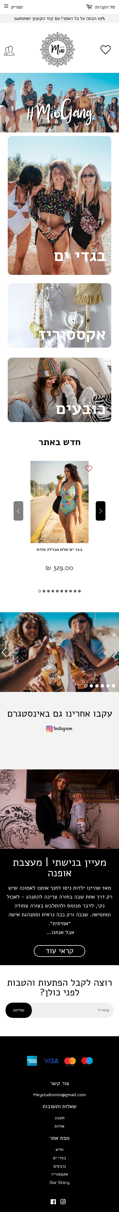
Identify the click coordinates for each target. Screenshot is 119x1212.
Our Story (59, 1183)
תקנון (59, 1118)
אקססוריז (59, 1174)
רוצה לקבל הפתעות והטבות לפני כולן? (59, 987)
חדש (59, 1149)
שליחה (18, 1010)
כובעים (59, 1166)
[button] (39, 591)
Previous (3, 102)
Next (115, 102)
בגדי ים (59, 1158)
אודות (59, 1126)
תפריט (17, 7)
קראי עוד (59, 950)
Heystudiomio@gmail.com (59, 1095)
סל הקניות (104, 7)
